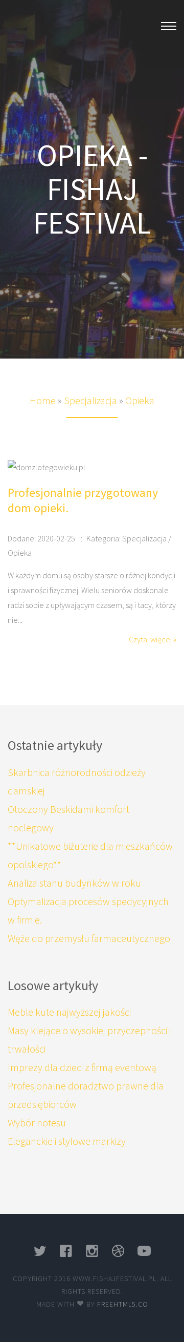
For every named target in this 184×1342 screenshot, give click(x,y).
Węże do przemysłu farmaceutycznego (89, 938)
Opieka (139, 400)
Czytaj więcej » (152, 639)
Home (43, 400)
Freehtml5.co (122, 1304)
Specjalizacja (90, 400)
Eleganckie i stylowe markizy (67, 1141)
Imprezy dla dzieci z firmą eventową (82, 1067)
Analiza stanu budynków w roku (74, 882)
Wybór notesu (37, 1122)
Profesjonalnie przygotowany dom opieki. (83, 500)
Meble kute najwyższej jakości (69, 1011)
